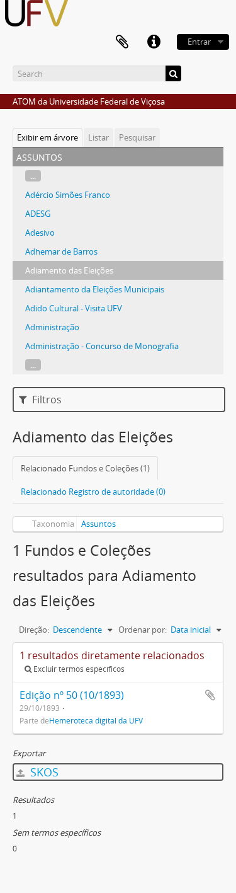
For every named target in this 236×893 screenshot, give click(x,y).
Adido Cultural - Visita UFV (73, 308)
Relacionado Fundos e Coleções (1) (85, 468)
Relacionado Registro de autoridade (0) (93, 491)
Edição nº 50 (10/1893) (72, 695)
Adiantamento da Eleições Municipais (94, 289)
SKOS (43, 772)
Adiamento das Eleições (69, 270)
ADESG (37, 213)
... (33, 175)
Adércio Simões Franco (67, 194)
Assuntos (98, 523)
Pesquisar (137, 137)
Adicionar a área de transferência (210, 695)
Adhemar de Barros (61, 251)
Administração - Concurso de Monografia (102, 346)
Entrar (199, 41)
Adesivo (40, 232)
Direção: (34, 629)
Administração (52, 327)
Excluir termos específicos (78, 669)
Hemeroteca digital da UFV (96, 720)
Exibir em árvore (47, 137)
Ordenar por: (142, 629)
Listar (98, 137)
